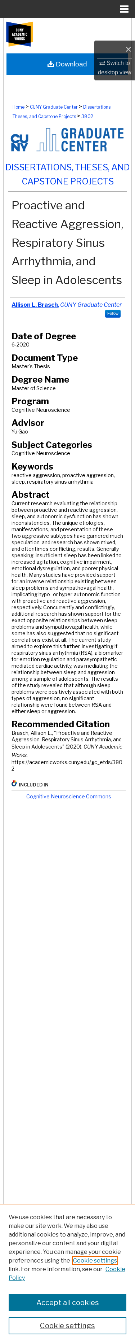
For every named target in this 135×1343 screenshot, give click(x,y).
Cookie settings (95, 1260)
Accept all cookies (67, 1302)
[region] (67, 1273)
